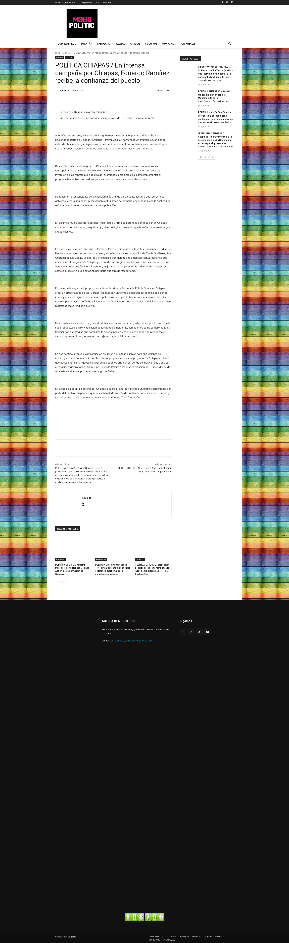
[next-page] (63, 582)
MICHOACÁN (101, 560)
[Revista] (57, 90)
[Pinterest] (94, 99)
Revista (66, 90)
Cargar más (205, 157)
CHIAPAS (66, 52)
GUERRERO (60, 560)
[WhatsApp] (102, 99)
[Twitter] (232, 2)
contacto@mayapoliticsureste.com (133, 640)
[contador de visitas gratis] (144, 920)
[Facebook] (223, 2)
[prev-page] (57, 582)
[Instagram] (227, 2)
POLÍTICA (69, 57)
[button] (230, 44)
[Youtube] (207, 632)
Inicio (57, 52)
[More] (110, 99)
